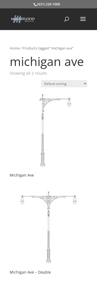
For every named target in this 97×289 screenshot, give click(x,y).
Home (15, 48)
